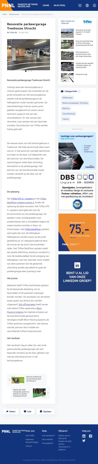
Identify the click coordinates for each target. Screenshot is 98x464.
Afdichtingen (68, 98)
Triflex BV (13, 32)
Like (29, 411)
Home (5, 14)
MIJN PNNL (59, 5)
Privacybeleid (47, 443)
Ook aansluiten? (48, 436)
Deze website (47, 439)
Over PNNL (30, 436)
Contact (29, 446)
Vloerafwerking (69, 114)
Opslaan (47, 411)
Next (47, 56)
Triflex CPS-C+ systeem (22, 198)
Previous (9, 56)
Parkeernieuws (14, 14)
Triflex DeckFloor (33, 229)
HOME (46, 5)
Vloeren (66, 119)
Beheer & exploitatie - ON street (75, 103)
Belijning (66, 108)
